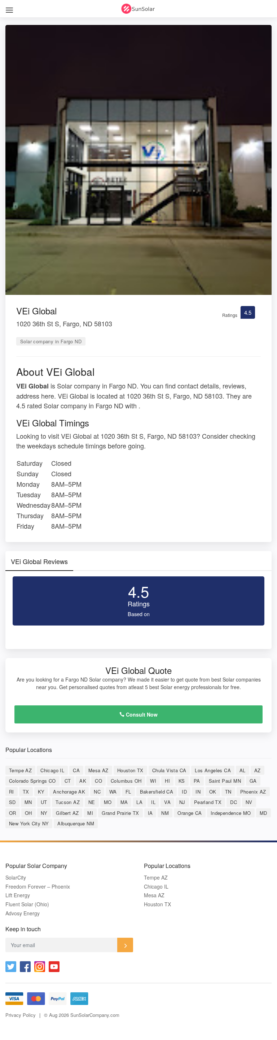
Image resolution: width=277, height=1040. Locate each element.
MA (124, 802)
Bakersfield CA (156, 791)
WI (153, 780)
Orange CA (189, 812)
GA (253, 780)
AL (242, 770)
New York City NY (29, 823)
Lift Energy (17, 895)
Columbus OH (126, 780)
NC (97, 791)
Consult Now (141, 714)
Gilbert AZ (67, 812)
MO (108, 802)
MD (263, 812)
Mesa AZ (98, 770)
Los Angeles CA (213, 770)
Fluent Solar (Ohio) (27, 904)
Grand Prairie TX (120, 812)
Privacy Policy (20, 1014)
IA (150, 812)
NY (44, 812)
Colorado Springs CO (32, 780)
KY (41, 791)
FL (128, 791)
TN (228, 791)
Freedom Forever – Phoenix (37, 887)
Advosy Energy (22, 913)
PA (197, 780)
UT (44, 802)
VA (167, 802)
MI (90, 812)
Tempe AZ (20, 770)
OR (12, 812)
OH (28, 812)
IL (153, 802)
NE (91, 802)
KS (182, 780)
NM (165, 812)
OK (212, 791)
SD (12, 802)
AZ (257, 770)
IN (198, 791)
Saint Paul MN (225, 780)
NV (249, 802)
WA (113, 791)
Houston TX (130, 770)
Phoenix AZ (253, 791)
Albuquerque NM (75, 823)
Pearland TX (207, 802)
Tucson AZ (68, 802)
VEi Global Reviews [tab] (39, 561)
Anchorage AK (69, 791)
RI (11, 791)
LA (139, 802)
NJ (182, 802)
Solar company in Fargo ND (51, 341)
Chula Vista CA (169, 770)
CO (98, 780)
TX (26, 791)
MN (28, 802)
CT (68, 780)
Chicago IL (52, 770)
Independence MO (231, 812)
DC (233, 802)
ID (184, 791)
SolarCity (15, 877)
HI (167, 780)
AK (82, 780)
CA (76, 770)
